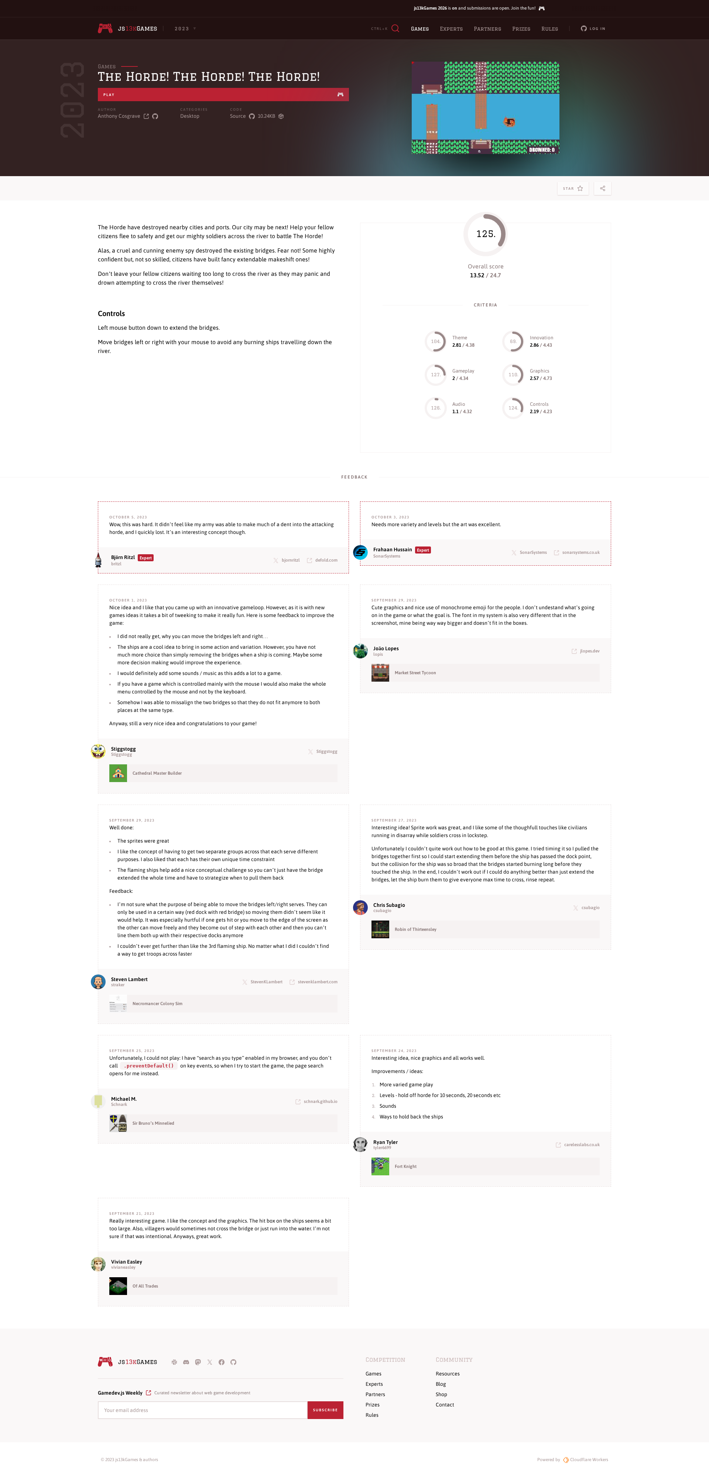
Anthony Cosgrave (119, 116)
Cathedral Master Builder (157, 773)
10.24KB (266, 116)
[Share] (602, 188)
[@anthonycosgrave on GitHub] (155, 116)
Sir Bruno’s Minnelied (153, 1123)
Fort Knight (406, 1166)
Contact (445, 1405)
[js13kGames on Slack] (174, 1362)
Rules (549, 29)
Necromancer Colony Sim (157, 1003)
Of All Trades (145, 1286)
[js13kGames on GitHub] (233, 1362)
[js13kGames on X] (210, 1362)
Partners (487, 29)
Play (109, 95)
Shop (441, 1394)
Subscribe (325, 1410)
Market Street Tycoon (415, 672)
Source (238, 116)
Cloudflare (588, 1459)
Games (420, 29)
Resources (448, 1374)
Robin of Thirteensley (415, 929)
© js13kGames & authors (129, 1459)
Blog (441, 1384)
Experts (451, 29)
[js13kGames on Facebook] (221, 1362)
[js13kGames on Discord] (186, 1362)
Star (570, 190)
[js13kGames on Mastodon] (198, 1362)
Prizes (521, 29)
